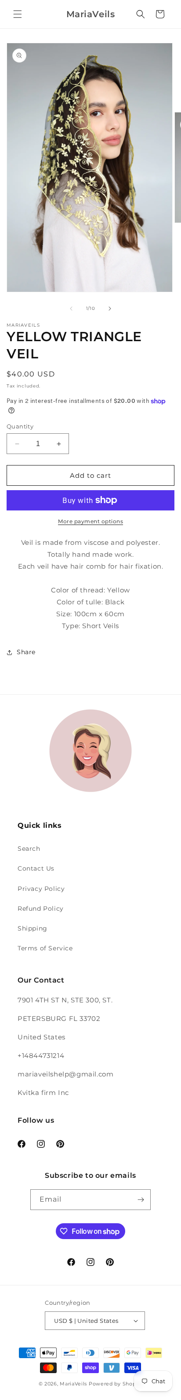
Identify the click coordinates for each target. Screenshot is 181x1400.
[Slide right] (109, 308)
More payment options (90, 521)
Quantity (20, 426)
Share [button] (26, 652)
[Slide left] (71, 308)
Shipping (32, 928)
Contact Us (36, 868)
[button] (17, 14)
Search (29, 849)
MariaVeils (73, 1384)
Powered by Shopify (116, 1384)
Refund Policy (41, 908)
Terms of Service (45, 948)
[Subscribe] (140, 1199)
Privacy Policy (41, 889)
